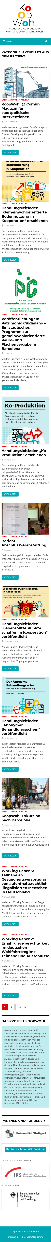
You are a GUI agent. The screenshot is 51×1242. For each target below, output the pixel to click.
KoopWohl (34, 1231)
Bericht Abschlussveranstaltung (24, 543)
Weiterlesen (11, 152)
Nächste (22, 1007)
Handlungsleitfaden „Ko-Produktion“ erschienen (24, 453)
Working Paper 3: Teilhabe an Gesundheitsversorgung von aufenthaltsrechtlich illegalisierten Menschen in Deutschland (24, 881)
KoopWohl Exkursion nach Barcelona (21, 818)
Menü (9, 41)
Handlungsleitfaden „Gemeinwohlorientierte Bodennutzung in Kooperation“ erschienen (25, 214)
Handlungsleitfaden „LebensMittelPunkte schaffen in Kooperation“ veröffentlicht (25, 630)
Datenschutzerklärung (32, 1236)
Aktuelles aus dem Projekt (15, 100)
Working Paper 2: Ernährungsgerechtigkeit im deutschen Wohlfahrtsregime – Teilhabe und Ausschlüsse (25, 947)
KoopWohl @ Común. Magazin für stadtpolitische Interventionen (21, 110)
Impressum (13, 1236)
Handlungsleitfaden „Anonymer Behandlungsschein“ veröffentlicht (21, 727)
